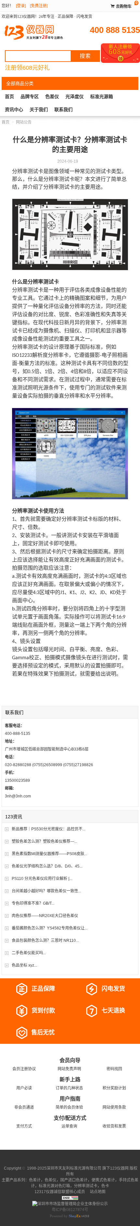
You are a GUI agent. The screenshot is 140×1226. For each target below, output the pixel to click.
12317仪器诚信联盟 (52, 1192)
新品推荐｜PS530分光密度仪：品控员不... (48, 829)
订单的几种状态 (69, 1088)
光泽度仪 (74, 96)
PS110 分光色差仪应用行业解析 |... (42, 878)
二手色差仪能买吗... (29, 953)
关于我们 (39, 109)
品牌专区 (30, 96)
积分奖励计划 (114, 1088)
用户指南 (70, 1099)
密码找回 (114, 1069)
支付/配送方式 (70, 1118)
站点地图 (97, 1192)
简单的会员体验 (69, 1107)
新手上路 (70, 1079)
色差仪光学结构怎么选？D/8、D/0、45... (47, 866)
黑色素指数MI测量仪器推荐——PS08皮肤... (49, 854)
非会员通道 (24, 1107)
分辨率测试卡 (85, 1186)
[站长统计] (70, 1197)
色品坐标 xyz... (24, 965)
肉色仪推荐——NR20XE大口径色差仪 (45, 915)
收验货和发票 (114, 1126)
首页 (9, 96)
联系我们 (63, 109)
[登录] (21, 6)
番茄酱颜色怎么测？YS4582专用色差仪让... (50, 928)
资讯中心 (14, 109)
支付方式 (24, 1126)
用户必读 (24, 1088)
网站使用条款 (114, 1107)
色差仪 (52, 96)
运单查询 (69, 1126)
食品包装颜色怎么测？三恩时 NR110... (45, 940)
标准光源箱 (101, 96)
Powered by (65, 1216)
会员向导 (70, 1060)
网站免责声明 (69, 1069)
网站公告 (24, 122)
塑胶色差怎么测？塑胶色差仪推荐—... (44, 841)
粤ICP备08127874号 (70, 1209)
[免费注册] (39, 6)
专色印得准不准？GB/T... (33, 903)
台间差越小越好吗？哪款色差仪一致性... (46, 891)
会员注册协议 (24, 1069)
